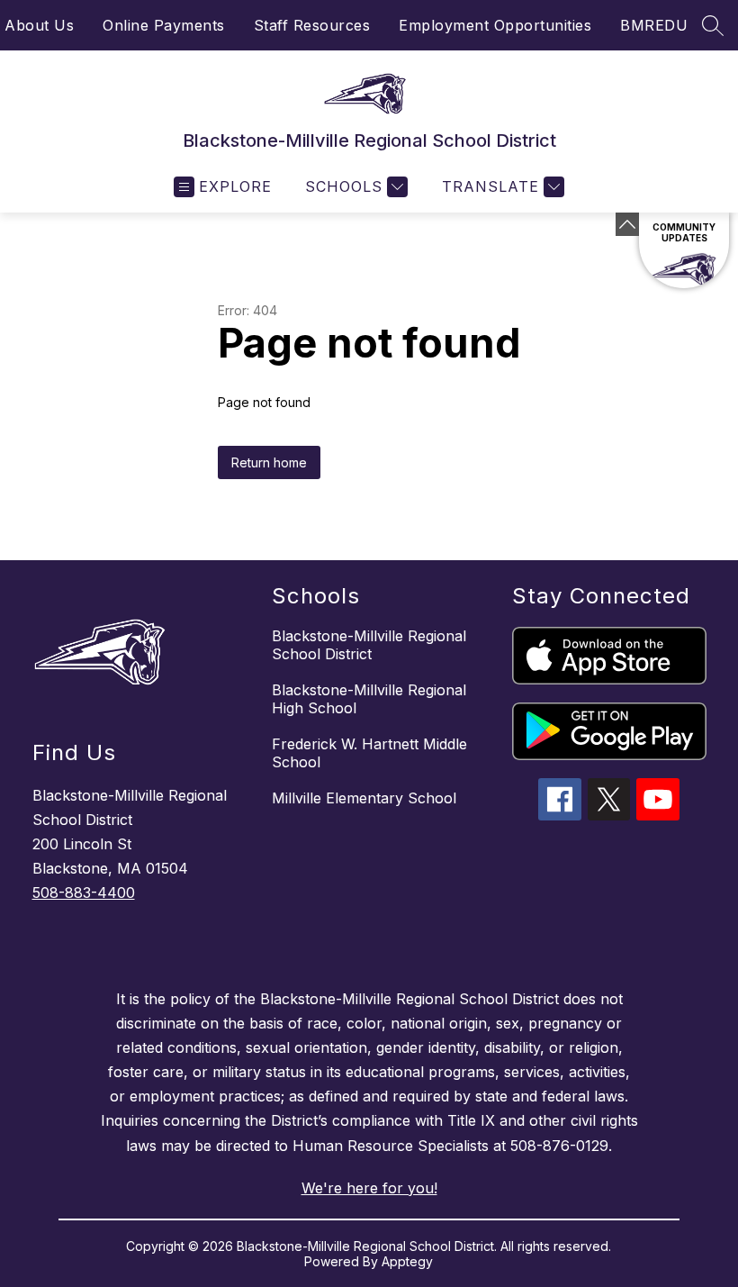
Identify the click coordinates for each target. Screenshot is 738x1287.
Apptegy (407, 1261)
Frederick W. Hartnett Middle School (369, 753)
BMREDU (654, 25)
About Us (39, 25)
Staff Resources (312, 25)
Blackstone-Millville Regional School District (369, 645)
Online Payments (164, 25)
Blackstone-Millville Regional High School (369, 699)
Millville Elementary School (364, 798)
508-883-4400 (83, 893)
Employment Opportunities (495, 25)
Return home (269, 462)
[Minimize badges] (627, 224)
